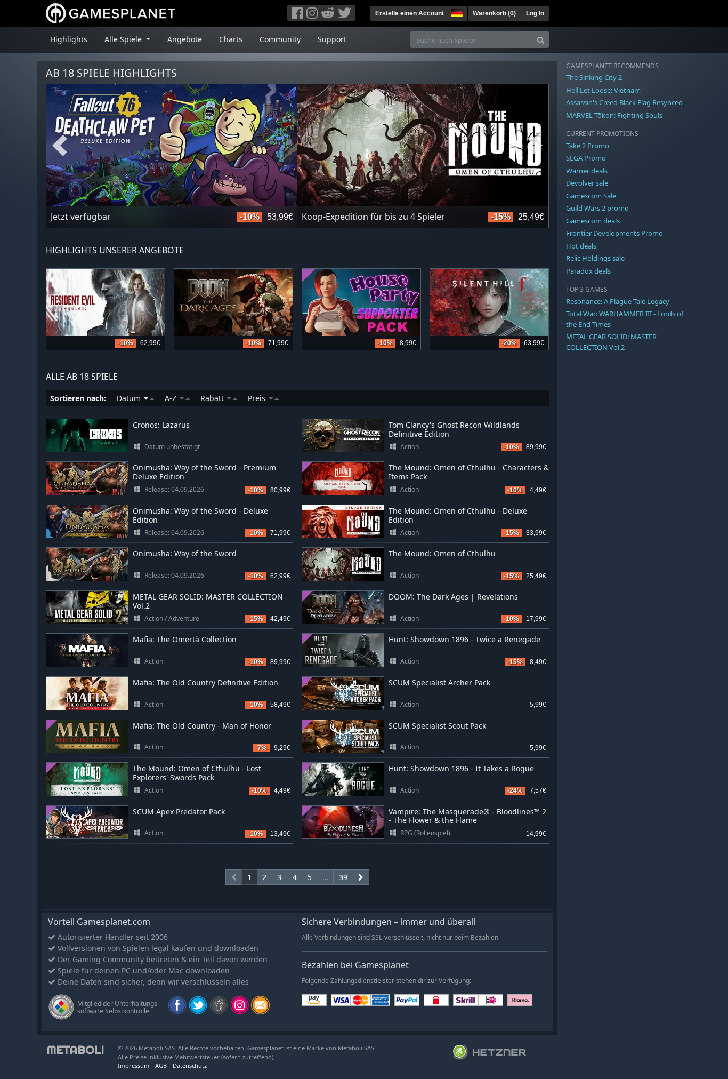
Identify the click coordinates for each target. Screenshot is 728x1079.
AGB (161, 1065)
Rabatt (213, 398)
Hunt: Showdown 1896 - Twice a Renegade (464, 639)
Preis (258, 398)
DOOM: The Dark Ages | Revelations (453, 597)
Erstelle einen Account (409, 13)
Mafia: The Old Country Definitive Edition (205, 682)
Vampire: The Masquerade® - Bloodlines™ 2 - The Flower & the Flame (467, 816)
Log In (535, 13)
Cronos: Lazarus (161, 425)
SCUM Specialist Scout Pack (437, 726)
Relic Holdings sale (595, 258)
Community (280, 39)
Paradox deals (588, 271)
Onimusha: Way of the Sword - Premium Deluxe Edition (204, 472)
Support (332, 39)
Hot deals (581, 246)
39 (343, 877)
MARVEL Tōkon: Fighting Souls (614, 115)
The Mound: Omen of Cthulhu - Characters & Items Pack (469, 472)
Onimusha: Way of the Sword (185, 553)
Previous (59, 145)
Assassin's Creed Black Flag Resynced (624, 102)
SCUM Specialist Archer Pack (439, 682)
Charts (230, 39)
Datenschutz (190, 1065)
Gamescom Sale (591, 196)
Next (535, 145)
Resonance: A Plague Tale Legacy (617, 301)
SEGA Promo (586, 158)
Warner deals (587, 170)
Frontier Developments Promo (614, 233)
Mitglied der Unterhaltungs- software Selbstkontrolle (118, 1007)
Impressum (133, 1065)
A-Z (172, 398)
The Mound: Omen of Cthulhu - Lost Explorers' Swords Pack (197, 772)
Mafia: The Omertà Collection (185, 639)
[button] (456, 11)
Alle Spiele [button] (124, 39)
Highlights (68, 39)
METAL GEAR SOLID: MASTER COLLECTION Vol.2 (208, 601)
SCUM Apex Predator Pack (179, 811)
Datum (130, 398)
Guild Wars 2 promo (597, 208)
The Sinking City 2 (594, 77)
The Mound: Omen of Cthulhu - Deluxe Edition (458, 515)
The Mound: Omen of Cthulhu (442, 553)
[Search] (540, 39)
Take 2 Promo (587, 145)
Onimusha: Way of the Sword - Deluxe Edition (200, 515)
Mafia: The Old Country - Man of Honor (202, 726)
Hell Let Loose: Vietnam (603, 90)
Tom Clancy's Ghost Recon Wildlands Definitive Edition (454, 429)
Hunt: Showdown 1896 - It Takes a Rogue (461, 768)
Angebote (184, 39)
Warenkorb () (494, 13)
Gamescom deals (593, 221)
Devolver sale (587, 183)
